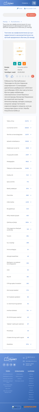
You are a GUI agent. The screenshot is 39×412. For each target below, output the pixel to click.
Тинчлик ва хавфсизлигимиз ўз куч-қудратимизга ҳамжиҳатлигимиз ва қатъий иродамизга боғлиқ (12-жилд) (19, 35)
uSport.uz (31, 383)
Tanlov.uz (31, 397)
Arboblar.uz (31, 385)
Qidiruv (32, 15)
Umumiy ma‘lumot (7, 374)
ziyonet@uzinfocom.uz (31, 361)
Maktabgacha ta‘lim (8, 376)
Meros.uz (31, 394)
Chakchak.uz (31, 399)
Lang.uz (31, 390)
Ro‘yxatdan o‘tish (31, 8)
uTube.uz (31, 381)
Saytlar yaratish (19, 376)
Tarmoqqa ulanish (19, 381)
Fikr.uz (31, 376)
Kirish (20, 8)
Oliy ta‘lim (7, 388)
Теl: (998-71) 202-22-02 (30, 358)
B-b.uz (31, 387)
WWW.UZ (31, 378)
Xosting (19, 378)
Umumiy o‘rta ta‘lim (8, 378)
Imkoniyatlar (19, 374)
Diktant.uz (31, 392)
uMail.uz (31, 374)
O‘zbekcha (25, 3)
